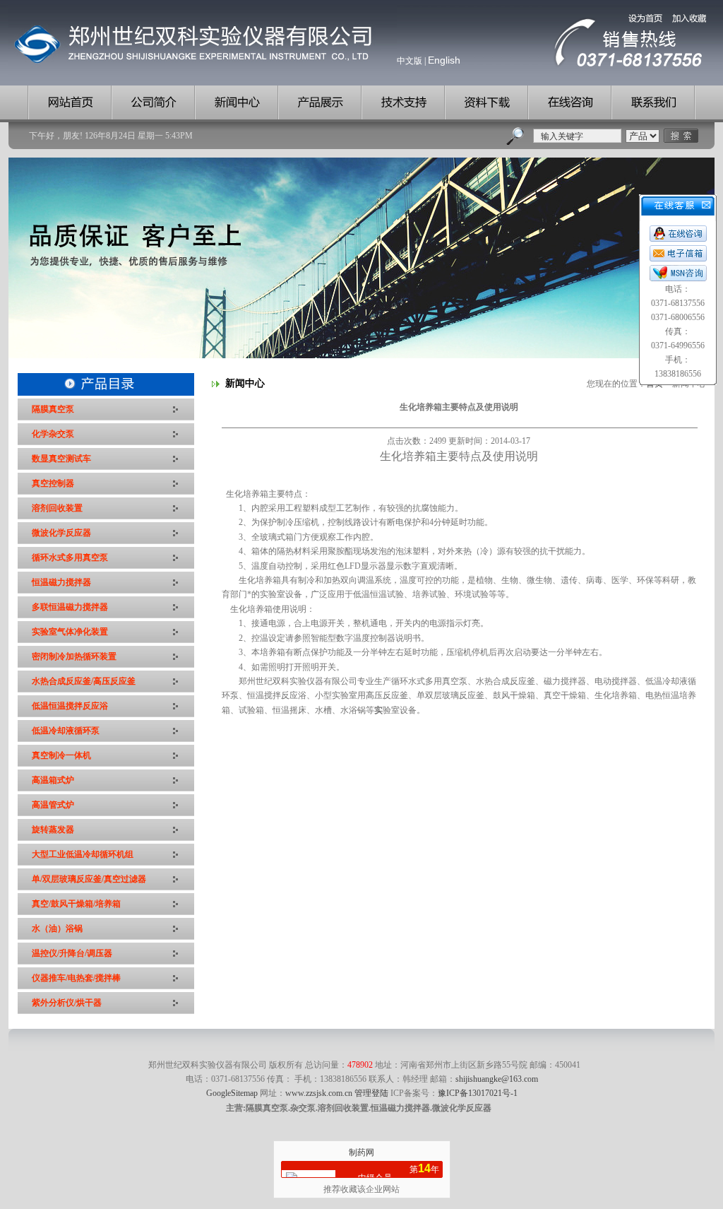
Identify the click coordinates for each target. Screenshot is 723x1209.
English (444, 60)
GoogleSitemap (232, 1093)
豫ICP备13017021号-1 (478, 1093)
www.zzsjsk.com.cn (318, 1093)
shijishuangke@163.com (496, 1079)
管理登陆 (371, 1093)
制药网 (361, 1152)
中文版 (409, 61)
